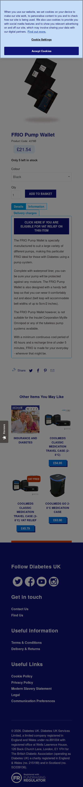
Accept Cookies (41, 51)
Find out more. (37, 31)
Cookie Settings (41, 39)
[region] (41, 29)
